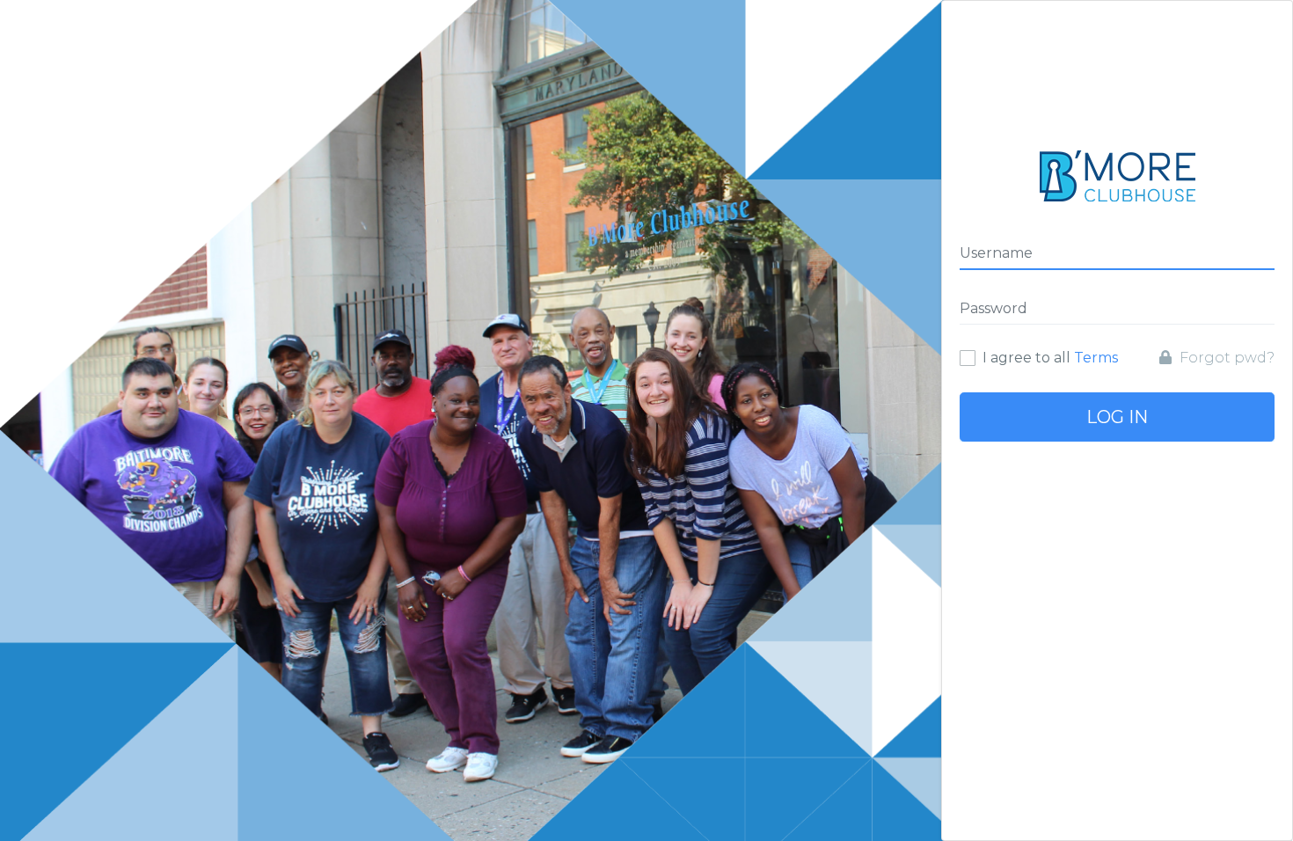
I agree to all (1050, 357)
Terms (1096, 357)
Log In (1117, 417)
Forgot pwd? (1225, 357)
